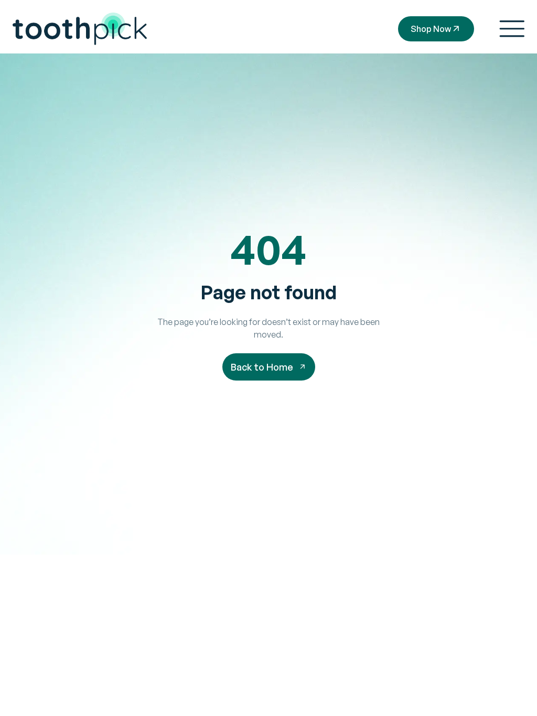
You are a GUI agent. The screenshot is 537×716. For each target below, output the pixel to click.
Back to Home (262, 367)
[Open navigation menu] (511, 28)
